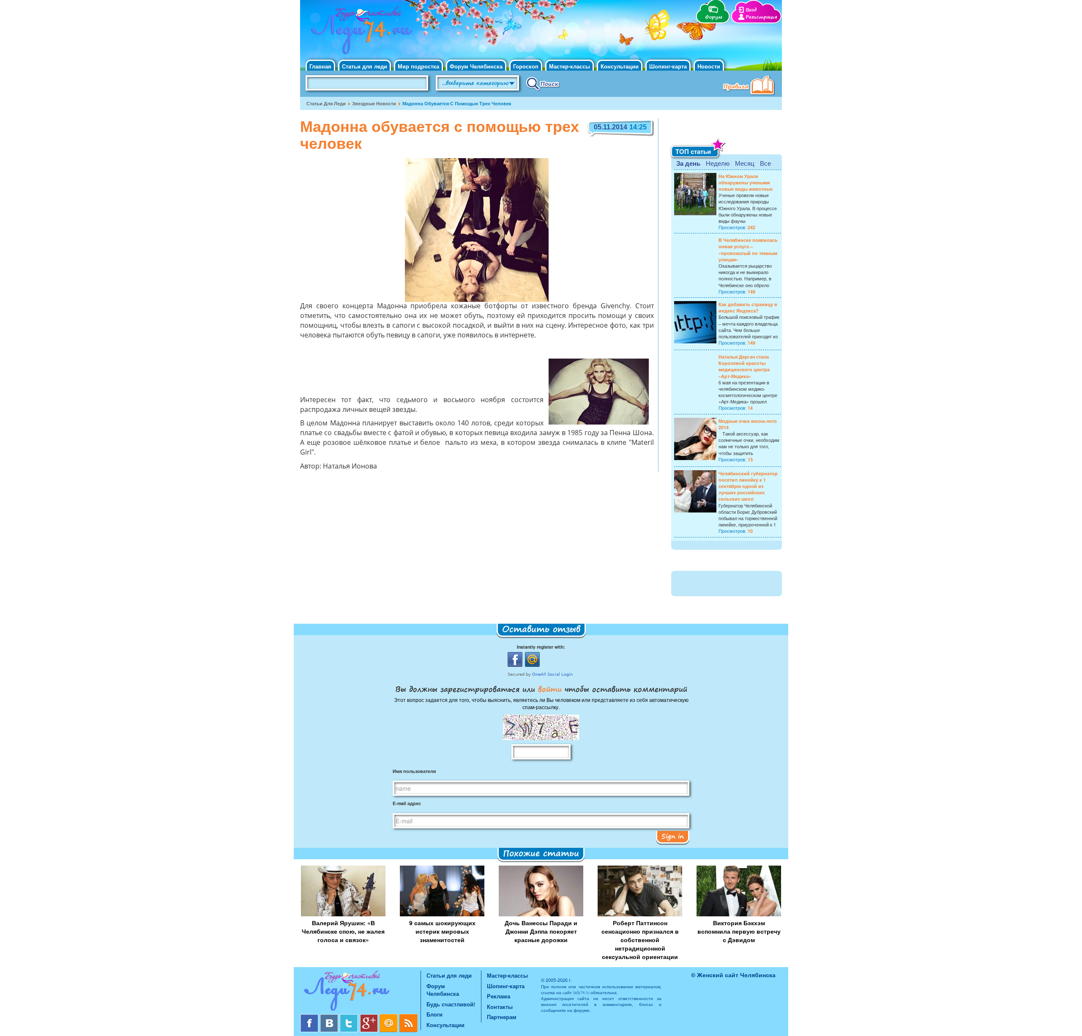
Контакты (500, 1007)
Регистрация (761, 17)
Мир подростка (418, 66)
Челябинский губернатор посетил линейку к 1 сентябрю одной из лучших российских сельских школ (748, 486)
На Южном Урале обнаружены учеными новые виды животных (746, 182)
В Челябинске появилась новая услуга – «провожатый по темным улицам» (748, 250)
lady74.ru (581, 992)
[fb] (310, 1017)
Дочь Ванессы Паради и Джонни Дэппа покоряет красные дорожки (541, 931)
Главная (320, 66)
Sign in (672, 835)
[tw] (350, 1017)
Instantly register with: (541, 647)
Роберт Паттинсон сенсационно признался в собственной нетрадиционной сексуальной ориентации (640, 939)
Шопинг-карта (668, 66)
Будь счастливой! (450, 1004)
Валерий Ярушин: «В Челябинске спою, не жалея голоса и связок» (343, 931)
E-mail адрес (407, 803)
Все (765, 163)
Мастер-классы (569, 66)
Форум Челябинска (476, 66)
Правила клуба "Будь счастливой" (750, 86)
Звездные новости (374, 103)
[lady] (360, 992)
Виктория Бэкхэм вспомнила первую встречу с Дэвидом (739, 931)
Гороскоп (525, 66)
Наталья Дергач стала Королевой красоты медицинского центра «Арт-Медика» (744, 366)
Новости (708, 66)
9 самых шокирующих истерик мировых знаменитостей (442, 931)
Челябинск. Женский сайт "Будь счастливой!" (359, 33)
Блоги (434, 1014)
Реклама (498, 996)
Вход (751, 10)
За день (688, 163)
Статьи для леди (364, 66)
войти (550, 688)
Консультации (620, 66)
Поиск (543, 83)
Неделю (718, 163)
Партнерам (501, 1017)
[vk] (330, 1017)
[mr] (389, 1017)
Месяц (744, 163)
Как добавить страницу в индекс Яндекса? (748, 307)
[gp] (370, 1017)
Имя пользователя (414, 771)
